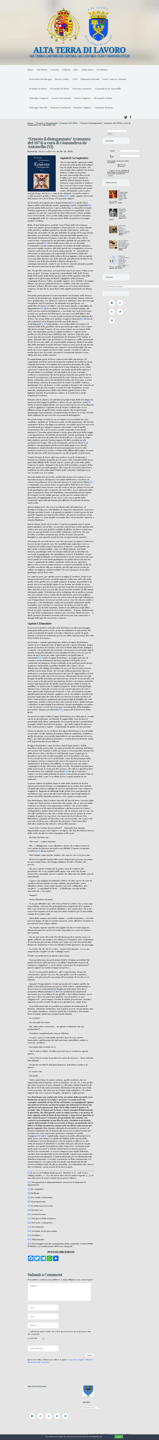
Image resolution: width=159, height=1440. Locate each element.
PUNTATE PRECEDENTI (60, 1252)
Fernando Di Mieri (59, 88)
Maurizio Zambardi (60, 107)
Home (31, 69)
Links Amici (87, 69)
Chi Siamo (42, 69)
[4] (45, 243)
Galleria (66, 69)
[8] (89, 402)
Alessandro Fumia (103, 98)
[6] (81, 319)
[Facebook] (112, 303)
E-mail (111, 156)
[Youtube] (112, 320)
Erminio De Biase (38, 88)
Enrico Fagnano (82, 98)
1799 (75, 79)
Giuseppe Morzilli (38, 107)
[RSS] (112, 311)
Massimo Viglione (82, 107)
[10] (90, 482)
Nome (112, 151)
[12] (60, 710)
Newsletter (102, 69)
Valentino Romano (104, 107)
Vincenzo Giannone (82, 88)
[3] (89, 205)
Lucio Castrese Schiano (114, 79)
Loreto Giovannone (61, 98)
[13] (66, 771)
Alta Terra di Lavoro (121, 165)
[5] (41, 308)
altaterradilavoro (47, 151)
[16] (39, 1136)
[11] (39, 658)
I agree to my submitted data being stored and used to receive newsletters (118, 172)
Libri (75, 69)
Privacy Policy (62, 79)
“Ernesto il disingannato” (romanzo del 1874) (56, 123)
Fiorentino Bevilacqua (40, 79)
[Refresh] (43, 1339)
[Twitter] (120, 311)
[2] (72, 203)
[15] (53, 992)
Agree (119, 1437)
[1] (67, 196)
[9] (84, 443)
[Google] (120, 303)
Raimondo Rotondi (90, 79)
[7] (41, 324)
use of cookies (108, 1436)
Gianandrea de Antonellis (108, 88)
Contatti (54, 69)
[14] (38, 851)
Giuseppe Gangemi (38, 98)
